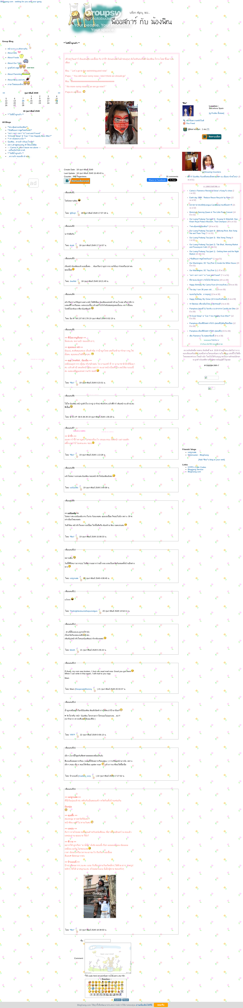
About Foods (14, 57)
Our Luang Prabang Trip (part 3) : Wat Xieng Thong (210, 238)
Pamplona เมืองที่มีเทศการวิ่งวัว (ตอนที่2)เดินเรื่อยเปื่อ (210, 323)
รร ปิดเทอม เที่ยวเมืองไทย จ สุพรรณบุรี (204, 304)
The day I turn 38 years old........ (202, 289)
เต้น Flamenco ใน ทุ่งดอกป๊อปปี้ (201, 336)
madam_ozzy (85, 776)
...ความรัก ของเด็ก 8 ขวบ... (19, 156)
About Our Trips (15, 63)
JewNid (73, 281)
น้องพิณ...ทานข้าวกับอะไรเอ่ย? (21, 142)
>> (59, 93)
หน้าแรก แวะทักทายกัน (18, 49)
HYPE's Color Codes (197, 467)
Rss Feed (190, 123)
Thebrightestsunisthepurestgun (84, 611)
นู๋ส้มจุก (73, 213)
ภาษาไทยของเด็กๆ (15, 84)
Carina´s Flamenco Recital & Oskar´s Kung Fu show (210, 191)
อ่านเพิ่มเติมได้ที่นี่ (144, 1005)
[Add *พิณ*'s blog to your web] (211, 459)
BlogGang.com (194, 472)
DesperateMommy (84, 689)
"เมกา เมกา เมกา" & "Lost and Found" (24, 133)
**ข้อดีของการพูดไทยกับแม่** (20, 130)
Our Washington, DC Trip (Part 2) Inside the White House (212, 263)
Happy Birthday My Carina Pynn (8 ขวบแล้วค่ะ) (208, 285)
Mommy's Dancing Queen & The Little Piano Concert (210, 212)
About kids (12, 53)
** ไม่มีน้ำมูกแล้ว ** (16, 114)
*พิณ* (72, 383)
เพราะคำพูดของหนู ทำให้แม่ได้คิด (22, 145)
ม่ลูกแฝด (74, 578)
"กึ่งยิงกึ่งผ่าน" (215, 340)
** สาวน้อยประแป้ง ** (17, 138)
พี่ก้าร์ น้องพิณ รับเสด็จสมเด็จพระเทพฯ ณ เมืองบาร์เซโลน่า (213, 176)
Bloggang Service (195, 469)
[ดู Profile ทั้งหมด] (216, 113)
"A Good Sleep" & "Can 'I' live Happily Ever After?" (30, 136)
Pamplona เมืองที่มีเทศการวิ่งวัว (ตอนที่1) (205, 331)
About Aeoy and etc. (17, 80)
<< (4, 93)
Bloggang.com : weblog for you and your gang (20, 1)
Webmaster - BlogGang (198, 455)
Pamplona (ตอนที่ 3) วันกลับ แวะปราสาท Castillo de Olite (212, 309)
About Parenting (15, 74)
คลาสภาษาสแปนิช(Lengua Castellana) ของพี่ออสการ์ (210, 205)
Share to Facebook (157, 180)
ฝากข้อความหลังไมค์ (195, 120)
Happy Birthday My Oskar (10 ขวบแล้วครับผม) (208, 299)
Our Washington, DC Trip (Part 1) (202, 270)
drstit (72, 245)
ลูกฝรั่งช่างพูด (13, 68)
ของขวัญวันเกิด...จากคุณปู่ (200, 294)
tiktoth (73, 650)
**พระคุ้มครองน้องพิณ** (18, 127)
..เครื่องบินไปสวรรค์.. (17, 150)
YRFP (73, 735)
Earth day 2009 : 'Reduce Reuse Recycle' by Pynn (209, 198)
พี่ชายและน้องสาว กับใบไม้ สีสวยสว (204, 280)
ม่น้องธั (74, 487)
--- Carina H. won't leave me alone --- (24, 147)
